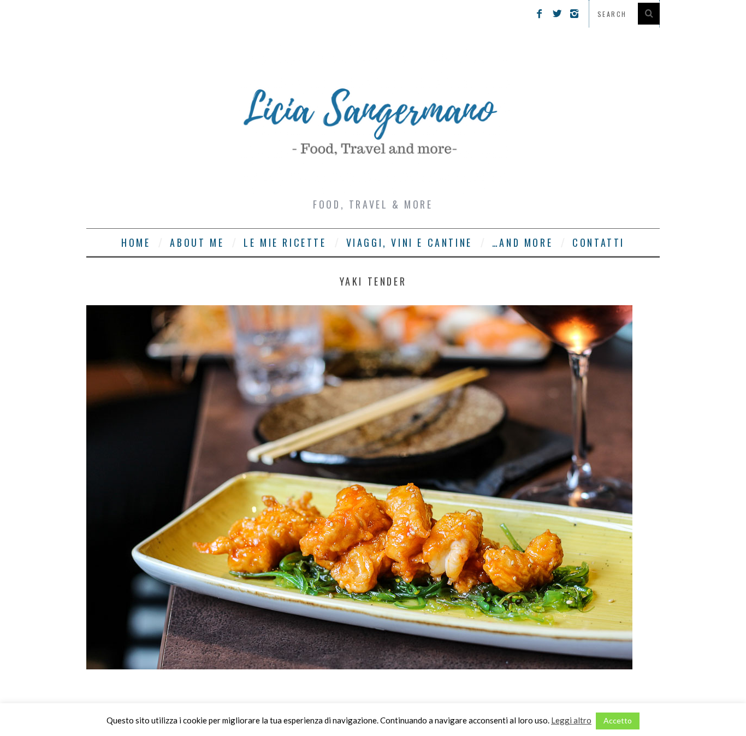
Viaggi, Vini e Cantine (409, 242)
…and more (522, 242)
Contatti (598, 242)
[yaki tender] (359, 666)
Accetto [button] (617, 720)
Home (135, 242)
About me (197, 242)
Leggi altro (571, 720)
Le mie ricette (285, 242)
